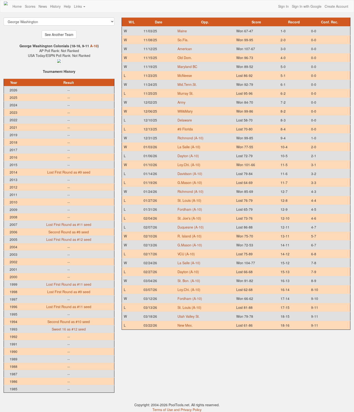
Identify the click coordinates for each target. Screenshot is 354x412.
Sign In (283, 6)
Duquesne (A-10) (190, 227)
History (55, 6)
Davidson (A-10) (189, 173)
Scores (30, 6)
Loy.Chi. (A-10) (188, 164)
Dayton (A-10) (188, 155)
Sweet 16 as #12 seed (69, 329)
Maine (182, 30)
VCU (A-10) (186, 253)
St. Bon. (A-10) (188, 280)
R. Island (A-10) (189, 236)
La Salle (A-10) (188, 146)
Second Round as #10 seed (68, 321)
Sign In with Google (306, 6)
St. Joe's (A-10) (189, 218)
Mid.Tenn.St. (187, 84)
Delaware (184, 120)
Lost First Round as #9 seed (68, 172)
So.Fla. (182, 39)
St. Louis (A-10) (189, 200)
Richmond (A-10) (190, 137)
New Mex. (185, 325)
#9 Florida (185, 129)
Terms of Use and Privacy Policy (177, 409)
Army (181, 102)
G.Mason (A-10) (189, 182)
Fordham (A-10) (189, 209)
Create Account (336, 6)
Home (17, 6)
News (43, 6)
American (184, 48)
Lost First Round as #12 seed (68, 239)
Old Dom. (184, 57)
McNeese (184, 75)
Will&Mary (185, 111)
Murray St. (185, 93)
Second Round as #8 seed (68, 232)
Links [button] (78, 6)
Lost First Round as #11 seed (68, 224)
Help (67, 6)
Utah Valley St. (188, 316)
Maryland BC (187, 66)
